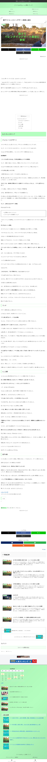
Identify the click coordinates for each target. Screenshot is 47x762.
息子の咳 (21, 126)
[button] (23, 52)
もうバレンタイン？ (22, 118)
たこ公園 (21, 124)
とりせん (19, 507)
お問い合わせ (35, 757)
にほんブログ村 (4, 492)
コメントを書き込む (23, 647)
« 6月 (2, 683)
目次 (22, 116)
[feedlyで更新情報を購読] (35, 542)
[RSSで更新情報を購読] (23, 545)
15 (22, 675)
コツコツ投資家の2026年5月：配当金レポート (23, 744)
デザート (14, 507)
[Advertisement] (23, 68)
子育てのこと (4, 507)
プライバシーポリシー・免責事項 (12, 757)
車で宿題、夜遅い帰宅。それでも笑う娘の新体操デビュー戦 (26, 724)
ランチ (20, 122)
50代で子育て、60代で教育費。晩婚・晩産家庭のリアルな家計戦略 (28, 718)
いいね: (20, 128)
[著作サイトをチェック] (12, 542)
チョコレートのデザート (24, 120)
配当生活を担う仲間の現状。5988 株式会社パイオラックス (26, 731)
